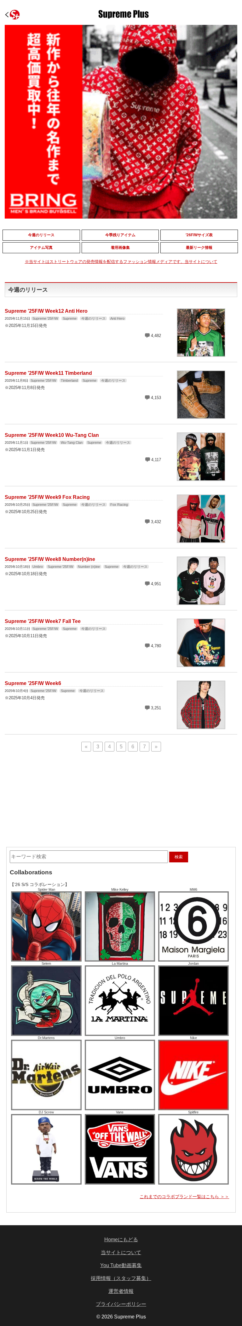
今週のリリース (93, 318)
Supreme (70, 318)
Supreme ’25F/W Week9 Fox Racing (47, 497)
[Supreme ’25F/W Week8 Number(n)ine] (201, 602)
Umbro (37, 567)
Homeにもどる (121, 1239)
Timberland (69, 380)
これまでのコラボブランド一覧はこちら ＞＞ (184, 1196)
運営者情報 (121, 1291)
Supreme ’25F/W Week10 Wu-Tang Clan (52, 435)
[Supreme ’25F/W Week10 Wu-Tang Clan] (201, 478)
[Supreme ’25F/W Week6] (201, 726)
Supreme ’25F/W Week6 (33, 683)
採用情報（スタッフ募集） (121, 1278)
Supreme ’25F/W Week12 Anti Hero (46, 311)
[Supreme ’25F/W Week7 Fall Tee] (201, 664)
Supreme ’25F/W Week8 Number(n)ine (50, 559)
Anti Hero (117, 318)
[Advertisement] (73, 795)
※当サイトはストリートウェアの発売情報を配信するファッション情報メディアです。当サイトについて (121, 261)
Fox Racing (119, 504)
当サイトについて (121, 1252)
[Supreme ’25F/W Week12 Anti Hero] (201, 354)
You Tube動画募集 (121, 1265)
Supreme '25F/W (45, 318)
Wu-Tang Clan (72, 442)
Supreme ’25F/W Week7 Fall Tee (43, 621)
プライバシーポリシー (121, 1304)
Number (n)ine (89, 567)
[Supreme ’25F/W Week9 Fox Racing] (201, 540)
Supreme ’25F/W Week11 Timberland (48, 373)
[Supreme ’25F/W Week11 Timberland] (201, 416)
